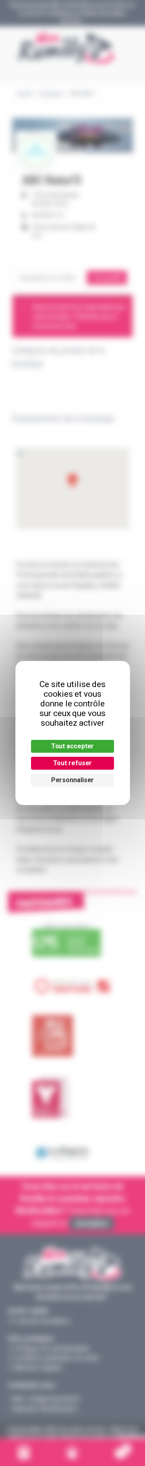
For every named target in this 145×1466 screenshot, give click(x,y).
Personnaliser (72, 780)
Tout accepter (72, 746)
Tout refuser (72, 763)
